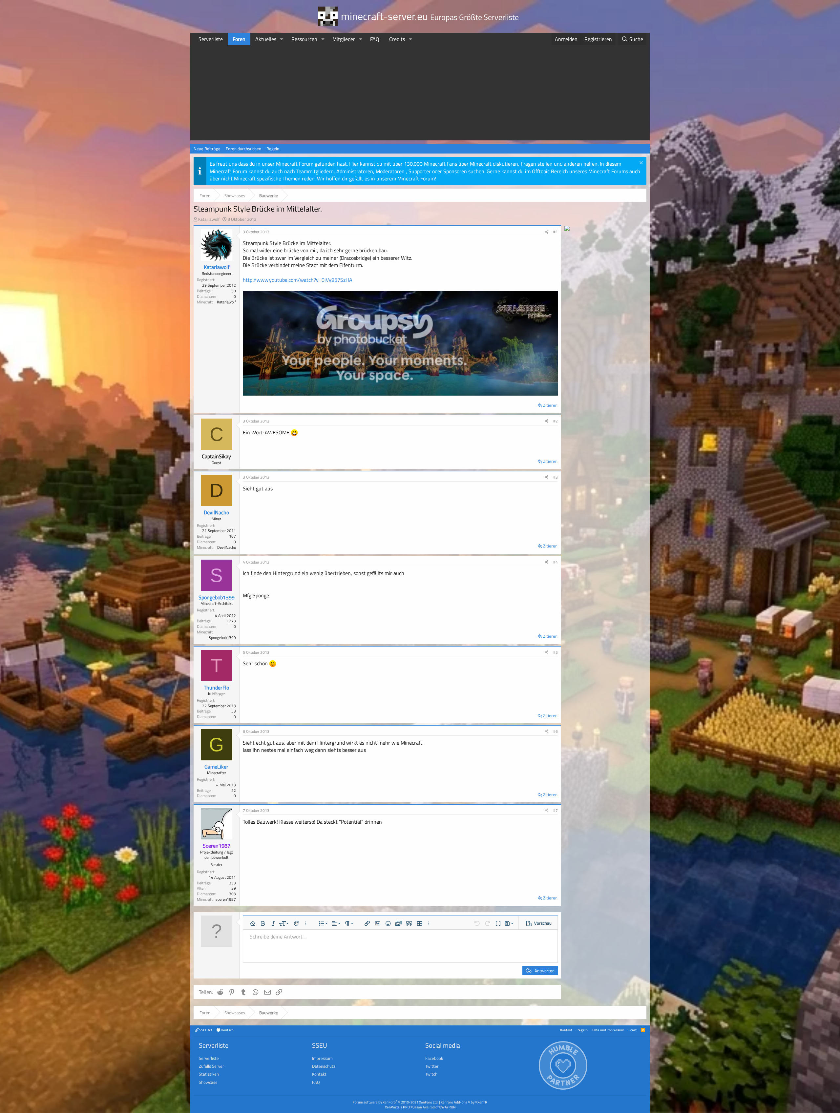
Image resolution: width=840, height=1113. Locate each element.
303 (232, 894)
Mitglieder (343, 39)
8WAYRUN (447, 1107)
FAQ (374, 39)
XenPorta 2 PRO (397, 1107)
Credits (397, 39)
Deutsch (227, 1030)
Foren (239, 39)
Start (633, 1030)
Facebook (434, 1058)
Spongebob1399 (217, 597)
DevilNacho (216, 512)
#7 (555, 810)
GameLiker (216, 767)
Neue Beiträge (207, 148)
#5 (555, 652)
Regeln (272, 148)
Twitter (432, 1066)
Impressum (322, 1058)
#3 (555, 477)
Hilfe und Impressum (608, 1030)
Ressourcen (304, 39)
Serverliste (211, 39)
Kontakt (566, 1030)
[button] (281, 39)
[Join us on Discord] (567, 229)
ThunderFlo (216, 687)
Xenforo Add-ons (464, 1102)
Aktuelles (265, 39)
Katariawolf (209, 219)
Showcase (208, 1082)
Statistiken (209, 1074)
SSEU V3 (205, 1030)
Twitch (431, 1074)
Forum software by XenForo (395, 1102)
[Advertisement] (420, 94)
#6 (555, 731)
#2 (555, 421)
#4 (555, 562)
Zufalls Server (211, 1066)
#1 (555, 232)
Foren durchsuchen (243, 148)
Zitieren (550, 405)
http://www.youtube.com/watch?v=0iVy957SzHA (297, 280)
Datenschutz (323, 1066)
